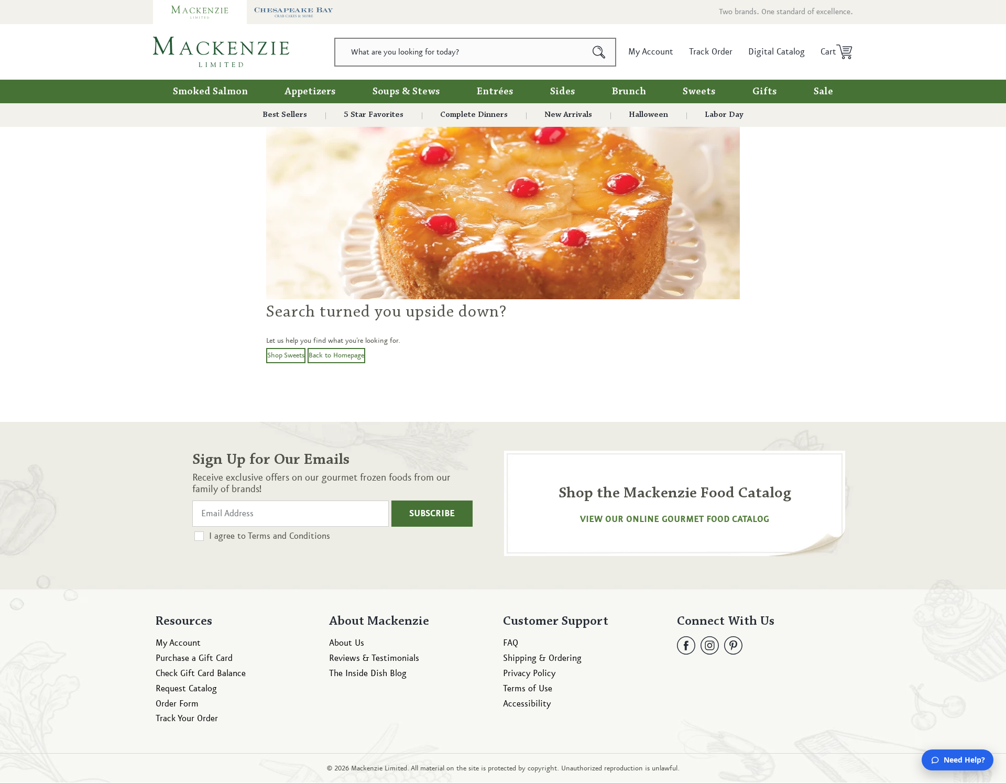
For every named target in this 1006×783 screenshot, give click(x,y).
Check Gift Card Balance (201, 673)
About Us (346, 643)
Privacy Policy (529, 673)
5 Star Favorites (373, 115)
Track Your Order (187, 718)
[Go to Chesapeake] (294, 12)
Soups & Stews (406, 91)
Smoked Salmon (210, 91)
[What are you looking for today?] (599, 52)
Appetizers (310, 91)
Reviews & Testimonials (374, 658)
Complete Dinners (474, 115)
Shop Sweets (285, 355)
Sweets (699, 91)
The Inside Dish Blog (368, 673)
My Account (178, 643)
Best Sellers (285, 115)
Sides (562, 91)
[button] (833, 51)
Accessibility (527, 704)
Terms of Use (527, 688)
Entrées (495, 91)
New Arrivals (568, 115)
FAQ (510, 643)
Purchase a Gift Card (194, 658)
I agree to (269, 536)
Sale (823, 91)
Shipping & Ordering (542, 658)
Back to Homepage (336, 355)
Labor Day (724, 115)
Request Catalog (186, 688)
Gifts (764, 91)
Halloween (648, 115)
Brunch (629, 91)
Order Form (177, 704)
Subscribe (432, 513)
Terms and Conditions (289, 536)
